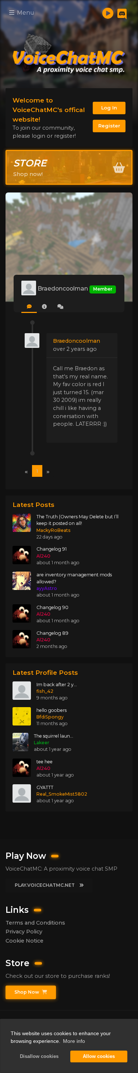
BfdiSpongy (50, 717)
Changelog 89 (52, 633)
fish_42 (44, 691)
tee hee (44, 761)
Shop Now (27, 992)
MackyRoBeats (53, 530)
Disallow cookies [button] (39, 1056)
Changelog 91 (51, 549)
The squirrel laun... (53, 736)
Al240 (43, 556)
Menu (24, 12)
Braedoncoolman (76, 341)
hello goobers (51, 710)
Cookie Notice (24, 940)
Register (109, 126)
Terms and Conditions (35, 922)
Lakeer (41, 742)
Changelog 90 (52, 607)
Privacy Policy (24, 931)
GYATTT (44, 787)
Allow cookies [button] (99, 1056)
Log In (109, 108)
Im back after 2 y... (56, 684)
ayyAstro (46, 588)
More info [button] (74, 1041)
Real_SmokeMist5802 (61, 794)
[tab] (29, 307)
